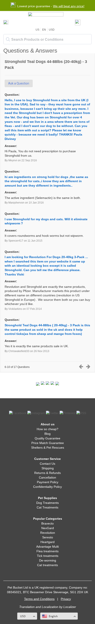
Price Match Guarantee (47, 443)
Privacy (66, 599)
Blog (47, 433)
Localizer (69, 607)
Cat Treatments (47, 507)
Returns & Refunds (47, 473)
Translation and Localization (38, 607)
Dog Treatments (47, 503)
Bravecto (47, 523)
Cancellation (47, 477)
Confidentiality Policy (47, 486)
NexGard (47, 528)
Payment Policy (47, 482)
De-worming (47, 560)
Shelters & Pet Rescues (47, 447)
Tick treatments (47, 556)
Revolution (47, 532)
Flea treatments (47, 551)
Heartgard (47, 542)
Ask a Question (18, 83)
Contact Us (47, 463)
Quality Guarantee (47, 438)
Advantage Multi (47, 546)
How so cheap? (47, 429)
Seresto (47, 537)
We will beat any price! (68, 6)
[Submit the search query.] (8, 39)
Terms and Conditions (39, 599)
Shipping (48, 468)
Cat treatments (47, 565)
